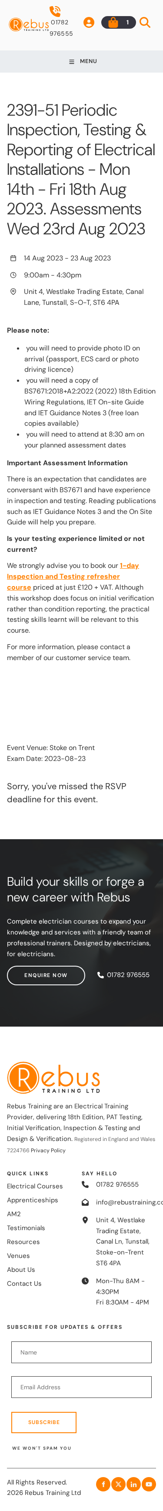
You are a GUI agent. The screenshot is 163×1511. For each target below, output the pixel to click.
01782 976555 (61, 27)
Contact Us (24, 1283)
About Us (21, 1269)
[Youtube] (149, 1484)
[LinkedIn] (133, 1484)
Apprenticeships (32, 1200)
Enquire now (28, 970)
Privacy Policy (48, 1150)
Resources (23, 1241)
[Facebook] (103, 1484)
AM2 (14, 1214)
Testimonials (26, 1228)
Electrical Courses (35, 1186)
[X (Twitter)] (118, 1484)
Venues (18, 1255)
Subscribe (44, 1422)
